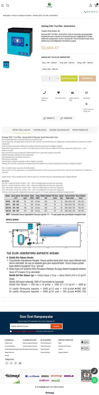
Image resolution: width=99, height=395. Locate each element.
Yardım (60, 349)
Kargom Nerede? (63, 352)
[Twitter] (11, 363)
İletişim (7, 355)
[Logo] (12, 376)
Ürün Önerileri (80, 130)
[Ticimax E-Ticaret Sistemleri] (49, 393)
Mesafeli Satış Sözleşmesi (30, 349)
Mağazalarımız (9, 352)
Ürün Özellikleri (21, 130)
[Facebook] (7, 363)
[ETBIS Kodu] (86, 376)
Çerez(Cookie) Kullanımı (30, 346)
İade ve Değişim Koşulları (30, 343)
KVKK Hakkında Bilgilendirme (13, 349)
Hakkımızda (8, 343)
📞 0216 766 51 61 (91, 12)
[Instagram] (16, 363)
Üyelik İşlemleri (45, 349)
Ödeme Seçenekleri (59, 130)
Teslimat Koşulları (46, 343)
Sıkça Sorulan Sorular (64, 346)
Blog (59, 343)
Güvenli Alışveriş (46, 346)
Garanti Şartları (45, 352)
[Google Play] (85, 348)
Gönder (56, 326)
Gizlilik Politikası (10, 346)
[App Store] (85, 342)
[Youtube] (20, 363)
